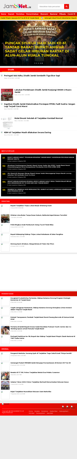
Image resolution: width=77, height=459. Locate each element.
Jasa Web (50, 413)
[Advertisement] (38, 273)
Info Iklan (31, 413)
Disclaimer (44, 411)
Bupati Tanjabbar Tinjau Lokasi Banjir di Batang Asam (31, 206)
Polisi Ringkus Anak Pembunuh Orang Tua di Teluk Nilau (32, 225)
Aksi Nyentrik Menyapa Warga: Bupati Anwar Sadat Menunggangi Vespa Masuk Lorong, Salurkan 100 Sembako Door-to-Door (40, 174)
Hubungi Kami (63, 411)
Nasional (53, 14)
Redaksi (37, 411)
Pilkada (62, 14)
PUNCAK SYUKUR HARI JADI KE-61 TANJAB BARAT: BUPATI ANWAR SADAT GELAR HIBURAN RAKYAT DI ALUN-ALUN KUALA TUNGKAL (37, 49)
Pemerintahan (32, 14)
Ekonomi (44, 14)
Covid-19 (71, 14)
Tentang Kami (40, 413)
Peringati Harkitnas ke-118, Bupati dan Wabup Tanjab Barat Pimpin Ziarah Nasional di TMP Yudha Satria (43, 337)
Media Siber (54, 411)
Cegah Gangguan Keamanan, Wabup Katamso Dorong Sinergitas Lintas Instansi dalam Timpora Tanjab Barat (41, 309)
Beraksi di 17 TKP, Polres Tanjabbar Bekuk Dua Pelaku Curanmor (35, 372)
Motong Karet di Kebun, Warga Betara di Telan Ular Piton (32, 244)
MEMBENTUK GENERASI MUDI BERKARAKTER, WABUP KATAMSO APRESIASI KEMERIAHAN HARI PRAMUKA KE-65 (39, 190)
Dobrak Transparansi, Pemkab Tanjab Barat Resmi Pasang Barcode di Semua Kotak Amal (42, 318)
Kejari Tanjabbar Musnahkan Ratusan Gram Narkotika (31, 392)
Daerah (11, 14)
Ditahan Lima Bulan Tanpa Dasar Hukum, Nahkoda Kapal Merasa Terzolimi (39, 215)
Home (3, 14)
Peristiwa (20, 14)
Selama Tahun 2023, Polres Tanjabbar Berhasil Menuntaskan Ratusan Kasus (40, 382)
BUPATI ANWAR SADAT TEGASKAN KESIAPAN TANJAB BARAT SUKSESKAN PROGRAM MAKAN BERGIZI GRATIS (41, 158)
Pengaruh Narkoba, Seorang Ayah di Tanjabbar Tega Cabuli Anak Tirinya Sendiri (41, 353)
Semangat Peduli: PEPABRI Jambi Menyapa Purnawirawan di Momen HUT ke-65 (41, 363)
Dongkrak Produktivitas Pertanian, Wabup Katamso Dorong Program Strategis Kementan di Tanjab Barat (40, 299)
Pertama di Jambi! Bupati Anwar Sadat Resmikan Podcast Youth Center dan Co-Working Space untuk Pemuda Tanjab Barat (41, 328)
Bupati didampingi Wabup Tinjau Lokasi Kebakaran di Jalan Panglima (37, 234)
